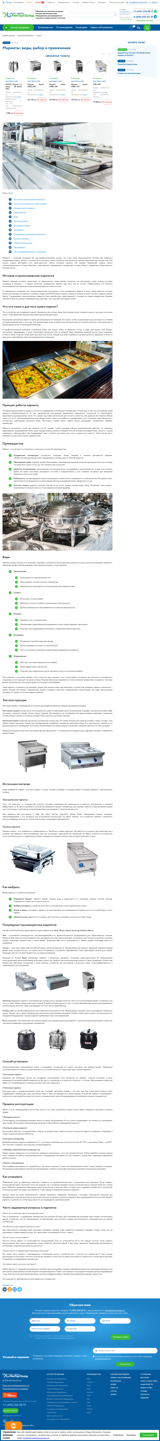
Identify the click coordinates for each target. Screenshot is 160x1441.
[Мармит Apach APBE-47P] (79, 68)
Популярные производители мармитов (30, 234)
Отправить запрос (120, 1337)
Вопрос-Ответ (88, 2)
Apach (41, 95)
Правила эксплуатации (23, 243)
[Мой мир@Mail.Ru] (14, 1289)
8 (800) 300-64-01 (143, 17)
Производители (45, 27)
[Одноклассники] (10, 1289)
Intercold (90, 1392)
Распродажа (81, 27)
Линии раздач (51, 1413)
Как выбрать (19, 230)
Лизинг (29, 2)
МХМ (88, 1396)
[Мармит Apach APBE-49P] (57, 68)
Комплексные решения (119, 1374)
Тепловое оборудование (55, 1382)
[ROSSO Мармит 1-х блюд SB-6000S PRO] (14, 68)
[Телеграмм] (20, 1289)
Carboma (90, 1382)
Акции (38, 2)
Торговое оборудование (55, 1389)
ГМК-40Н (97, 84)
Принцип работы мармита (24, 208)
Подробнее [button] (118, 1435)
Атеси (89, 1406)
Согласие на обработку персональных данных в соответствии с (54, 1337)
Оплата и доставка (116, 2)
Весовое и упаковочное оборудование (60, 1399)
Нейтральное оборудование (56, 1392)
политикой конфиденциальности (36, 1438)
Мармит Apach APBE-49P (57, 85)
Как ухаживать (19, 247)
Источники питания (22, 225)
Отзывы (76, 2)
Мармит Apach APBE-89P (36, 85)
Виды (16, 217)
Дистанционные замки (55, 1416)
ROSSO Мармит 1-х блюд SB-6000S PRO (14, 86)
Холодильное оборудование (56, 1379)
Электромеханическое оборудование (60, 1396)
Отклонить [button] (131, 1435)
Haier (88, 1402)
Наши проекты (64, 2)
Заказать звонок (144, 20)
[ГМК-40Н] (101, 68)
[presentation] (104, 54)
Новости (51, 2)
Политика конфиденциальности (15, 1386)
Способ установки (21, 238)
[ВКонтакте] (4, 1289)
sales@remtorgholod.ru (115, 1310)
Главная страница (8, 35)
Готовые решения (64, 27)
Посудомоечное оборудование (57, 1409)
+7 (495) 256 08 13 (143, 11)
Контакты (102, 2)
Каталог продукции (20, 27)
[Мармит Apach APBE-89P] (36, 68)
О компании (18, 2)
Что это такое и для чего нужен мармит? (30, 204)
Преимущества (20, 212)
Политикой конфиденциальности (61, 1338)
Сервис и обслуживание (101, 27)
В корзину (18, 113)
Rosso (19, 97)
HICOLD (90, 1409)
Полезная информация (25, 35)
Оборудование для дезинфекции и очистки (62, 1402)
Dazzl (89, 1389)
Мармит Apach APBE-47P (79, 85)
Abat (106, 92)
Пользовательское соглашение (15, 1389)
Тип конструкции (21, 221)
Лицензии (144, 1398)
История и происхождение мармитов (29, 199)
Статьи (38, 35)
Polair (89, 1379)
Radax (89, 1386)
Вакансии (144, 1378)
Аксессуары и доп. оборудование (58, 1419)
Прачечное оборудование (55, 1406)
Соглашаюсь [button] (148, 1435)
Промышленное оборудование (57, 1386)
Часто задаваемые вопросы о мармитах (30, 251)
